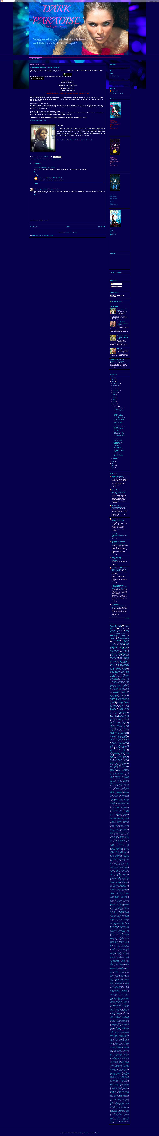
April (114, 401)
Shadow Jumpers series (124, 1020)
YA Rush (120, 1074)
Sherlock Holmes (123, 1021)
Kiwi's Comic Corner (122, 733)
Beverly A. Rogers (121, 803)
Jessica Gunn (121, 898)
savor (113, 772)
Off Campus (123, 706)
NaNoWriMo (113, 635)
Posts (113, 284)
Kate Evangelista (123, 638)
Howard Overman (121, 878)
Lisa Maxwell (121, 938)
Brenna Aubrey (124, 807)
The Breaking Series (124, 1044)
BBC (121, 796)
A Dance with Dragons (118, 773)
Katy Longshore (123, 915)
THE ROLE (117, 1039)
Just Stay (113, 908)
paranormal (126, 770)
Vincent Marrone (113, 1069)
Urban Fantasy (117, 1066)
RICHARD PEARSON (114, 991)
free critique (121, 1093)
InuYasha (125, 887)
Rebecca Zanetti (120, 995)
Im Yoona (116, 885)
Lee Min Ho (126, 934)
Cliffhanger (112, 723)
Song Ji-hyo (124, 1025)
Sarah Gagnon (123, 712)
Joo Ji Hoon (117, 901)
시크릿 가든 (122, 1121)
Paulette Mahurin (118, 983)
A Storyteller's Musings (120, 774)
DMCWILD (125, 832)
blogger (116, 1081)
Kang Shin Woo (123, 911)
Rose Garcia (117, 1005)
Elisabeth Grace (119, 845)
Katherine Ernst (123, 913)
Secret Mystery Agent (121, 1018)
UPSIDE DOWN (116, 667)
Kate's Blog (115, 533)
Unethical (121, 716)
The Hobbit (119, 1047)
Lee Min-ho (122, 735)
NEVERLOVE (123, 745)
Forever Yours (119, 674)
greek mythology (123, 1095)
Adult (119, 783)
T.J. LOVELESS (114, 1033)
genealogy (116, 1095)
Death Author (118, 838)
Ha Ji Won (124, 871)
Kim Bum (116, 917)
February (115, 406)
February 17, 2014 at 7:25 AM (55, 177)
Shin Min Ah (118, 759)
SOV (122, 628)
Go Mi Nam (118, 864)
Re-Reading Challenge (117, 477)
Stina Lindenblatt (124, 713)
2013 (113, 461)
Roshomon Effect (125, 1005)
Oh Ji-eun (122, 975)
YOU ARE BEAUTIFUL (121, 718)
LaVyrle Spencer (113, 930)
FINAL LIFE (119, 849)
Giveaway (126, 654)
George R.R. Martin (115, 654)
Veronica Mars (126, 1066)
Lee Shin (122, 935)
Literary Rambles (116, 489)
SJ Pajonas (119, 757)
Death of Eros (113, 840)
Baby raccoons (118, 799)
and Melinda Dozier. (114, 1080)
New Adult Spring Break (118, 679)
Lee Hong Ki (113, 934)
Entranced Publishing (115, 847)
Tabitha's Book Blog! (117, 585)
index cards (120, 1099)
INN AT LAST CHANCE (114, 883)
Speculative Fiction (121, 660)
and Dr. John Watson (123, 1078)
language (117, 1102)
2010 (113, 468)
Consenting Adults (123, 823)
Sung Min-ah (117, 1029)
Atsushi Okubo (117, 795)
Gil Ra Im (121, 863)
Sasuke (117, 1014)
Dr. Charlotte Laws (122, 841)
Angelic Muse (115, 604)
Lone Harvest (124, 939)
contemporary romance (115, 685)
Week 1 (113, 1072)
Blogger (96, 1132)
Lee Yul (125, 937)
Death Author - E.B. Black (119, 567)
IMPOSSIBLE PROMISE (115, 882)
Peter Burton (122, 749)
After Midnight (119, 784)
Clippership (120, 723)
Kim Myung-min (121, 922)
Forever (121, 696)
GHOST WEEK (119, 862)
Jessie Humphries (39, 189)
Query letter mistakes (115, 987)
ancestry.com (114, 1078)
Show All (127, 618)
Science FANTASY (114, 1016)
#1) (110, 773)
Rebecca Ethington (114, 994)
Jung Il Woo (126, 904)
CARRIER (127, 810)
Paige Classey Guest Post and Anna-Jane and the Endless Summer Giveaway (119, 492)
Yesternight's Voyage (117, 476)
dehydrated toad (125, 1087)
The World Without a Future (123, 1057)
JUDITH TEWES (119, 893)
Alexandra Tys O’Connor (123, 785)
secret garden (124, 1107)
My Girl (123, 960)
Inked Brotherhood (122, 886)
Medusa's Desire (120, 953)
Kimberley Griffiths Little (118, 923)
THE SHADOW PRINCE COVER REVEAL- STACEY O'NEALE (118, 449)
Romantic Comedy (120, 1003)
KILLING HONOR (45, 159)
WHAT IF (112, 1070)
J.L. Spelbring (119, 892)
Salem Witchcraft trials (115, 1013)
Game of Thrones (114, 650)
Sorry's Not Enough (121, 1027)
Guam (118, 866)
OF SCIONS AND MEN (119, 972)
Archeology (126, 792)
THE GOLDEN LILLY (114, 1036)
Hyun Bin (127, 879)
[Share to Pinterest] (60, 157)
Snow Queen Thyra (116, 1025)
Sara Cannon (124, 1013)
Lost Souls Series (122, 736)
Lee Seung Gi (115, 935)
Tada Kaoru (117, 1043)
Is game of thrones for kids (121, 889)
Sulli (112, 1029)
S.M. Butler (37, 167)
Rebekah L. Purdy (119, 755)
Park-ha (123, 982)
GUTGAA (123, 662)
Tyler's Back (120, 1062)
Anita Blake (112, 791)
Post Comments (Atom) (71, 232)
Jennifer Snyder (124, 897)
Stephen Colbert (125, 1028)
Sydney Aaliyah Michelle (118, 682)
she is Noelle (120, 1108)
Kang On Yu (115, 911)
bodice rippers (124, 1081)
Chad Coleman (117, 817)
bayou (111, 1081)
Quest (114, 644)
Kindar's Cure (120, 703)
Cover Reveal (37, 159)
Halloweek (112, 874)
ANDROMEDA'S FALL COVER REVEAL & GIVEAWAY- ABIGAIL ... (119, 434)
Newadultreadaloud (117, 658)
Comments (115, 286)
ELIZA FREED (123, 695)
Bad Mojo (126, 640)
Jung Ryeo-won (114, 905)
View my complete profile (116, 93)
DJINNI (124, 648)
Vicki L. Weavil (124, 1067)
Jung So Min (122, 905)
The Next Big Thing (115, 765)
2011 (113, 465)
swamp (127, 1110)
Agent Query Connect (121, 686)
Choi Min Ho (124, 819)
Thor (122, 1058)
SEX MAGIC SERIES (122, 1010)
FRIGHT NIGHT (113, 853)
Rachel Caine (113, 992)
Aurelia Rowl (124, 795)
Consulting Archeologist (124, 825)
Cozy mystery (124, 826)
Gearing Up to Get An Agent (122, 699)
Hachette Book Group (114, 873)
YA (126, 647)
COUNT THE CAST (117, 811)
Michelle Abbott (123, 743)
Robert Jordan (119, 1001)
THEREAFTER (113, 1042)
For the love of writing (115, 860)
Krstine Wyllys (115, 926)
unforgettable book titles (117, 1114)
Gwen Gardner (120, 701)
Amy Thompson (116, 721)
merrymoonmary (84, 1132)
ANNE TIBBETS (118, 778)
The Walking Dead (124, 665)
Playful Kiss (113, 750)
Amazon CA (113, 234)
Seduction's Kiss (113, 1020)
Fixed (121, 644)
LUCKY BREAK (115, 928)
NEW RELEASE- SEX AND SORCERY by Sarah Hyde (117, 360)
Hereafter (112, 664)
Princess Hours (123, 750)
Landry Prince (122, 930)
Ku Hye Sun (122, 926)
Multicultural (117, 958)
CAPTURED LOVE (119, 810)
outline (116, 1103)
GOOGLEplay (113, 233)
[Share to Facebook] (59, 157)
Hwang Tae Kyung (115, 879)
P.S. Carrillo (124, 977)
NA (113, 641)
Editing (114, 662)
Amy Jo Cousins (124, 688)
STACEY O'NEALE (124, 681)
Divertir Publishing (121, 840)
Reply (35, 171)
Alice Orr (118, 787)
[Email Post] (51, 156)
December (116, 383)
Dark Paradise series (117, 672)
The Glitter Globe (116, 505)
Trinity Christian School (115, 1061)
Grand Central (116, 675)
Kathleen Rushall (122, 677)
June (114, 397)
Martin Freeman (118, 950)
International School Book (115, 887)
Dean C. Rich (114, 837)
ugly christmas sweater (124, 1113)
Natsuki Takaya (119, 964)
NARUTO (119, 348)
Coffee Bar (114, 823)
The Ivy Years (118, 1048)
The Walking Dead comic (119, 1055)
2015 (113, 379)
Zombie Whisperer (125, 1077)
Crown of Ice (124, 830)
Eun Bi (112, 848)
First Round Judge (118, 856)
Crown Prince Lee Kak (114, 830)
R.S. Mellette (112, 988)
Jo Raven (124, 732)
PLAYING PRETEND (118, 979)
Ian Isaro (123, 883)
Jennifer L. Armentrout (114, 897)
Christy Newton (125, 822)
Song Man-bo (112, 1027)
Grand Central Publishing (119, 655)
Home (32, 56)
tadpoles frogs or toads (116, 1111)
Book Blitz (120, 806)
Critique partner (119, 725)
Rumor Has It (114, 1006)
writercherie (116, 1117)
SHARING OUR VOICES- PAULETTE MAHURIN (122, 323)
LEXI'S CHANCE (118, 927)
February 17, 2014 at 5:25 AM (48, 167)
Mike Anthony (124, 956)
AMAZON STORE (35, 59)
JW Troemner (115, 730)
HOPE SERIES (113, 868)
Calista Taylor (120, 812)
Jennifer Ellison (124, 896)
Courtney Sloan (115, 826)
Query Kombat (115, 753)
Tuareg (111, 1062)
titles (116, 1113)
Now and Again (123, 971)
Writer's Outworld (123, 766)
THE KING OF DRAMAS (117, 1038)
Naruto (111, 746)
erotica (111, 1091)
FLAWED (112, 852)
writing (119, 719)
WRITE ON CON (118, 1070)
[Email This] (54, 157)
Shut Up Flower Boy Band (116, 1024)
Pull (124, 986)
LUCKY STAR (124, 928)
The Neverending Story (119, 1051)
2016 (113, 377)
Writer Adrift (119, 1073)
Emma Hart (126, 845)
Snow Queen (126, 1024)
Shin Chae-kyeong (125, 1023)
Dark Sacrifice (123, 653)
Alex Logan (126, 719)
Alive (123, 787)
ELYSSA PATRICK (120, 844)
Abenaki (125, 781)
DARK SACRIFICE (72, 56)
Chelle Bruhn (117, 819)
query (114, 1107)
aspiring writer (124, 1080)
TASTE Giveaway (122, 760)
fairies (116, 1091)
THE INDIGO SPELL (124, 1036)
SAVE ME (118, 1009)
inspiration (127, 1099)
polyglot (127, 1103)
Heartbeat (125, 874)
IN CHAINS (124, 882)
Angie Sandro (41, 177)
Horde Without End (114, 877)
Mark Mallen (114, 949)
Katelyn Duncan (115, 913)
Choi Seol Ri (112, 821)
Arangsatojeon (119, 792)
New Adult (52, 159)
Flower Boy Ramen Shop (123, 859)
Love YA (121, 942)
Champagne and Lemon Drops (116, 818)
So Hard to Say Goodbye (118, 520)
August (115, 392)
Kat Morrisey (119, 912)
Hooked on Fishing (123, 875)
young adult (116, 640)
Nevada (123, 965)
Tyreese (127, 1062)
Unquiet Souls (119, 1065)
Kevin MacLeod (120, 916)
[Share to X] (57, 157)
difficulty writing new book (115, 1089)
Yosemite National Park (114, 1077)
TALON (120, 1033)
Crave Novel (112, 827)
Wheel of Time (119, 1072)
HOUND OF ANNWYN (123, 643)
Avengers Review (114, 796)
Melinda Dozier (120, 954)
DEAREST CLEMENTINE (115, 832)
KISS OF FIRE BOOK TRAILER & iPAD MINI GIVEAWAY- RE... (118, 421)
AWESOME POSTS (114, 56)
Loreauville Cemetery (114, 941)
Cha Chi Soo (120, 815)
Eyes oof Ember (119, 848)
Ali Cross (113, 787)
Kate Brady (126, 912)
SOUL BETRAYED (120, 1012)
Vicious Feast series (115, 1067)
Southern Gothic (114, 713)
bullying (111, 1082)
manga (125, 667)
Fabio (120, 853)
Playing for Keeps (118, 984)
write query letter (120, 1115)
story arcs (126, 1108)
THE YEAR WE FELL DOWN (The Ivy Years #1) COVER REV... (118, 410)
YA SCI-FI (125, 1074)
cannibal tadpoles (119, 1082)
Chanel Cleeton (114, 648)
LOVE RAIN (126, 927)
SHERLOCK (112, 1012)
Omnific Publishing (119, 976)
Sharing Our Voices (116, 630)
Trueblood (124, 765)
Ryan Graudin (122, 1006)
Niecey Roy (121, 968)
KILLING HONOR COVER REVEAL (118, 439)
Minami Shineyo (120, 957)
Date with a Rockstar (124, 836)
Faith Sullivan (126, 853)
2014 (113, 381)
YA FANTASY (114, 1074)
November (116, 385)
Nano (123, 635)
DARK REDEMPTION (86, 56)
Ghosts (127, 674)
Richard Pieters (125, 998)
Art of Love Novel (120, 793)
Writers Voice (126, 1073)
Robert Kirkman (117, 1002)
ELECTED (112, 844)
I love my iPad (123, 881)
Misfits (121, 705)
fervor (120, 1092)
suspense (122, 1110)
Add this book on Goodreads (38, 120)
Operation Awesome (117, 519)
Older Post (101, 226)
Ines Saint (112, 886)
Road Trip (114, 665)
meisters (122, 1102)
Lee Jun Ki (120, 934)
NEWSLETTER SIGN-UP (44, 56)
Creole (118, 827)
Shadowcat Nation (115, 1021)
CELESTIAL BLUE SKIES (118, 722)
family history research (124, 1091)
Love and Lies (117, 943)
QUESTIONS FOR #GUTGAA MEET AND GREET (122, 337)
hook (115, 1098)
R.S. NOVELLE (120, 988)
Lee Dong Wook (119, 933)
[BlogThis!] (56, 157)
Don (115, 841)
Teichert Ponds (120, 762)
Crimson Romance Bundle (121, 829)
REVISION (112, 708)
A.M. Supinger (118, 776)
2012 (113, 463)
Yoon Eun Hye (113, 1076)
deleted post (114, 1088)
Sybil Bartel (114, 715)
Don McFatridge (114, 695)
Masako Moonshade (116, 952)
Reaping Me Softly (124, 709)
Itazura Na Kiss (113, 890)
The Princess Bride (118, 1054)
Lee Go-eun (126, 933)
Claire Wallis (125, 671)
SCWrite (112, 757)
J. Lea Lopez (118, 729)
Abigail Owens (113, 783)
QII (128, 986)
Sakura (127, 1012)
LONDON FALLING (123, 664)
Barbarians (115, 800)
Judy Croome (119, 902)
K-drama (112, 637)
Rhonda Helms (117, 998)
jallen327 (125, 1100)
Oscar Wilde (117, 977)
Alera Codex (114, 785)
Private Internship (118, 986)
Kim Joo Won (116, 920)
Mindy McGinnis (114, 745)
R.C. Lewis (124, 987)
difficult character (123, 1088)
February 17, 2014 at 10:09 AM (51, 189)
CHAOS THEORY (114, 692)
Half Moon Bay (124, 873)
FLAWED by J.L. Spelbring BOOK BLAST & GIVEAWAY (119, 416)
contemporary (122, 684)
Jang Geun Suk (119, 894)
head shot (120, 1096)
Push (127, 679)
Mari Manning (126, 948)
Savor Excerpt (124, 1014)
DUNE (122, 833)
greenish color (113, 1096)
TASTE (121, 647)
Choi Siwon (119, 821)
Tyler (116, 1062)
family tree (114, 1092)
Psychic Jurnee (125, 752)
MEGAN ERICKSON (115, 678)
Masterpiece (124, 952)
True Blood (124, 1061)
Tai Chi (122, 1043)
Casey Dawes (118, 814)
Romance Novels (121, 756)
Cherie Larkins (123, 694)
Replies (38, 175)
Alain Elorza (126, 784)
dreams (125, 1089)
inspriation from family (116, 1100)
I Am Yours (114, 881)
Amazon (117, 788)
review (118, 1107)
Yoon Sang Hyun (123, 1076)
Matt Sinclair (112, 953)
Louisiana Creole (123, 941)
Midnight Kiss (117, 956)
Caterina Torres (113, 815)
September (116, 390)
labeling (111, 1102)
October (115, 388)
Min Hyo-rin (112, 957)
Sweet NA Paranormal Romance (122, 1032)
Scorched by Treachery (115, 1017)
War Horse (126, 1070)
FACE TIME (126, 848)
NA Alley (123, 961)
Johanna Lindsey (119, 900)
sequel (111, 1108)
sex (115, 1108)
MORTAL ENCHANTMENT (116, 739)
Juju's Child (125, 632)
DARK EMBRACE (100, 56)
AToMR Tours (119, 781)
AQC (122, 651)
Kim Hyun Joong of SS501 (116, 919)
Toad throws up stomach (122, 1059)
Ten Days (116, 1044)
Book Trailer (126, 806)
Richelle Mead (114, 999)
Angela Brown (115, 689)
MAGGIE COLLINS (122, 738)
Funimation (112, 862)
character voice (118, 1084)
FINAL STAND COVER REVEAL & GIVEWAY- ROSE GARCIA (119, 428)
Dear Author (122, 837)
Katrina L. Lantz (113, 915)
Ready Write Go (123, 992)
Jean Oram (124, 730)
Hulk (128, 878)
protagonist (118, 1106)
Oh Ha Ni (117, 975)
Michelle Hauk (125, 678)
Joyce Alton (113, 733)
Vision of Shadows (123, 1069)
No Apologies (124, 969)
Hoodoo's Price (113, 875)
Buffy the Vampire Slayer (115, 808)
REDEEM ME (124, 990)
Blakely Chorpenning (115, 671)
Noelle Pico (118, 748)
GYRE (115, 863)
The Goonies (112, 1047)
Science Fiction (123, 1016)
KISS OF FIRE (118, 909)
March (115, 403)
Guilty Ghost (124, 866)
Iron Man (112, 889)
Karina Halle (112, 912)
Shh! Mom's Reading (114, 1023)
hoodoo (119, 770)
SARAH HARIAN (116, 711)
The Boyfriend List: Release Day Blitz (118, 454)
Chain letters (124, 817)
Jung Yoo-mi (126, 907)
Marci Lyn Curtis (118, 948)
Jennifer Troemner (114, 732)
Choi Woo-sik (126, 821)
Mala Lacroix (120, 946)
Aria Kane (113, 793)
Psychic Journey (114, 752)
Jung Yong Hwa (118, 907)
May (114, 399)
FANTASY (113, 849)
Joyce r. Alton (112, 902)
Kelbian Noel (112, 916)
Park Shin (118, 982)
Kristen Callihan (125, 924)
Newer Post (33, 226)
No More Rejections (114, 971)
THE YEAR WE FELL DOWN (121, 1040)
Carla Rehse (115, 694)
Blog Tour (124, 721)
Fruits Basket (124, 860)
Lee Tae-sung (118, 937)
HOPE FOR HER (120, 728)
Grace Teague (126, 864)
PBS (111, 979)
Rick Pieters (121, 999)
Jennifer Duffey (116, 896)
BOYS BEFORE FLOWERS (119, 691)
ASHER (119, 780)
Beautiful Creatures (119, 802)
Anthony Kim (118, 791)
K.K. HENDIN (120, 908)
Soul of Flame (117, 1028)
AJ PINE (117, 777)
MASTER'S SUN (117, 945)
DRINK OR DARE (114, 833)
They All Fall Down (116, 1058)
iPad (115, 1099)
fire (124, 1092)
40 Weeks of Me (119, 633)
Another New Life (124, 689)
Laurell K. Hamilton (121, 931)
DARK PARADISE (59, 56)
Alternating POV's (114, 688)
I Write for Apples (116, 557)
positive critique (115, 1104)
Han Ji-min (118, 874)
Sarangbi (111, 1014)
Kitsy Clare (118, 924)
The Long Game (123, 763)
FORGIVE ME (113, 696)
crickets (118, 1085)
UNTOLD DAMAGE (115, 1063)
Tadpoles (112, 762)
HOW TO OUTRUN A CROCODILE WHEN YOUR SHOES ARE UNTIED (119, 870)
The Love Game (118, 1050)
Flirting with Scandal (120, 858)
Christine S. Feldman (115, 822)
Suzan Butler (59, 159)
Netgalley (117, 965)
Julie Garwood (119, 904)
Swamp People (113, 1031)
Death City (125, 838)
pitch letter (121, 1103)
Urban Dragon (113, 766)
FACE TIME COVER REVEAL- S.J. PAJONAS (118, 444)
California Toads (125, 692)
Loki (118, 939)
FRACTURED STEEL (121, 852)
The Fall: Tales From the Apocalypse (119, 1046)
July (114, 394)
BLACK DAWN (119, 798)
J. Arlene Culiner (121, 890)
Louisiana (112, 738)
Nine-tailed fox (117, 969)
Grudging (113, 866)
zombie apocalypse (115, 668)
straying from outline (122, 772)
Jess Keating (113, 898)
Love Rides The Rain (114, 942)
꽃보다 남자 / (117, 1118)
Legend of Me (113, 938)
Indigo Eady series (123, 885)
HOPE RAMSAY (123, 867)
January (115, 458)
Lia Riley (124, 650)
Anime (125, 668)
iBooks (111, 235)
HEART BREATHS (114, 867)
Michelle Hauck (124, 657)
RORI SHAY (124, 991)
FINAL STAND (123, 851)
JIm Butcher (120, 702)
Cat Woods (125, 814)
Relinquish (118, 997)
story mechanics (114, 1110)
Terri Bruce (113, 661)
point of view (113, 719)
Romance (114, 681)
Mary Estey (126, 950)
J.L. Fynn (126, 729)
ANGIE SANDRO (114, 651)
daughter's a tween (116, 1087)
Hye (122, 879)
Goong (113, 701)
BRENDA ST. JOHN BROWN (118, 669)
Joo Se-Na (124, 901)
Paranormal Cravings (120, 980)
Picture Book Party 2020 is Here (119, 544)
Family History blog (116, 855)
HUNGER (118, 871)
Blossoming (119, 804)
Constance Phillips (113, 825)
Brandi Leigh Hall (115, 807)
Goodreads (89, 140)
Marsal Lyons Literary (123, 740)
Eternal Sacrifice (125, 847)
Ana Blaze (125, 789)
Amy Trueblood (117, 789)
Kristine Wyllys (113, 735)
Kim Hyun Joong (123, 917)
